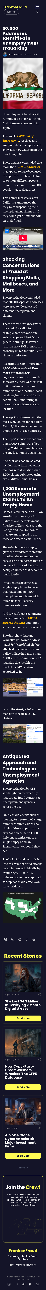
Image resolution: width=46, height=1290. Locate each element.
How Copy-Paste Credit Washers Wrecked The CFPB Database (21, 1072)
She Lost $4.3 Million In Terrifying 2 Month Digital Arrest (23, 1005)
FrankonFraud (15, 7)
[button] (37, 7)
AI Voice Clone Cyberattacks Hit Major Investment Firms (20, 1141)
